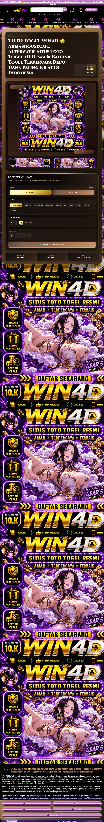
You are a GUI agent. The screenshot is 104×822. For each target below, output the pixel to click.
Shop (8, 11)
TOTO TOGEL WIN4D (59, 795)
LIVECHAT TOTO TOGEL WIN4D (53, 244)
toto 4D (71, 786)
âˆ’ (12, 236)
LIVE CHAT (53, 816)
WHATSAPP (78, 810)
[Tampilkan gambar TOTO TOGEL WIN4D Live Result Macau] (74, 162)
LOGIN (78, 803)
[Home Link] (20, 10)
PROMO (28, 803)
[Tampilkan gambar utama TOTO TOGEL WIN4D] (29, 162)
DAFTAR (28, 809)
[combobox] (47, 10)
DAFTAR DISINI (30, 192)
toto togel (39, 778)
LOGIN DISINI (73, 192)
